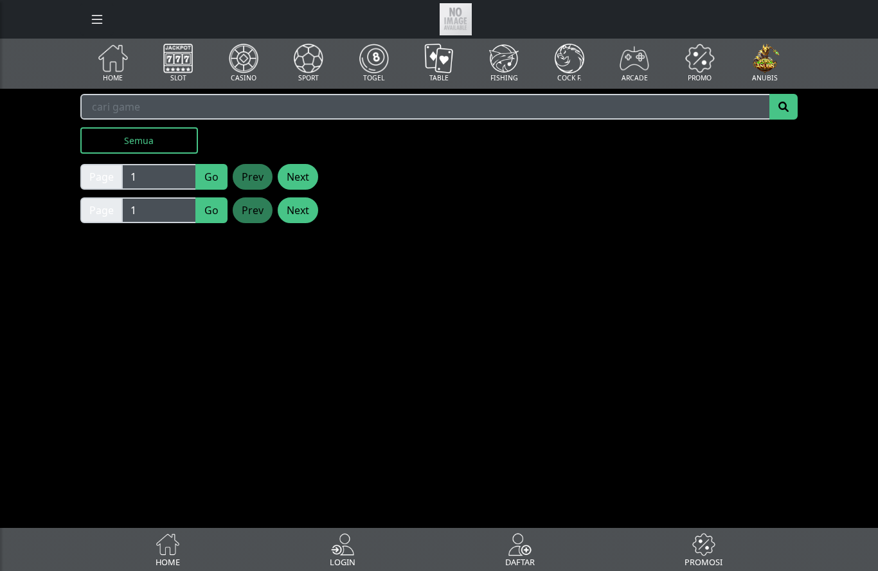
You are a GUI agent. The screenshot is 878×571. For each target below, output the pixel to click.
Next (298, 177)
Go (211, 177)
